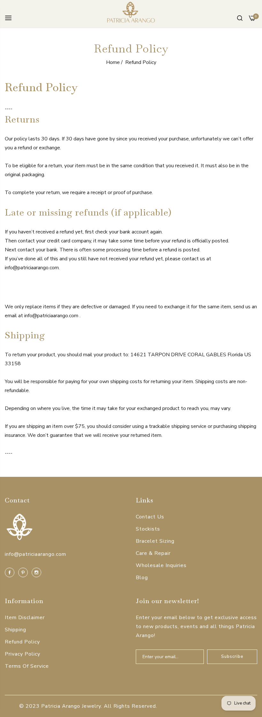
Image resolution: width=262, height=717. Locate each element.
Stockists (148, 528)
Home (113, 62)
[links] (10, 572)
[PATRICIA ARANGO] (131, 14)
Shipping (15, 629)
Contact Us (150, 516)
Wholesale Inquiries (161, 565)
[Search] (240, 17)
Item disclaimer (25, 617)
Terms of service (27, 666)
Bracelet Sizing (155, 541)
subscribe (232, 656)
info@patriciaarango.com (35, 554)
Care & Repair (153, 553)
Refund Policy (22, 641)
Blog (142, 577)
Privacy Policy (22, 654)
